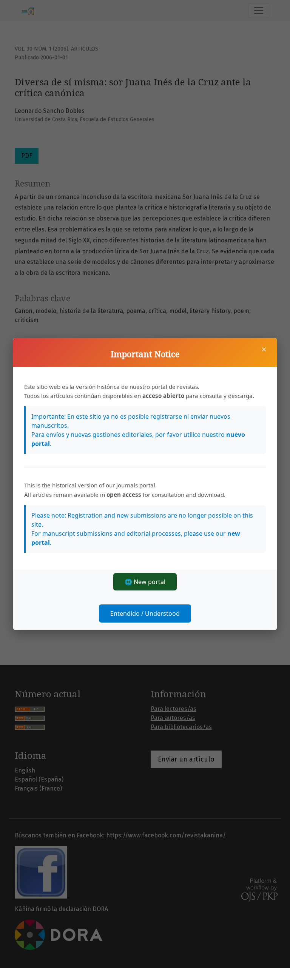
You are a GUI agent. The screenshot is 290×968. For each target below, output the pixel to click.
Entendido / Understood (145, 613)
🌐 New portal (145, 582)
